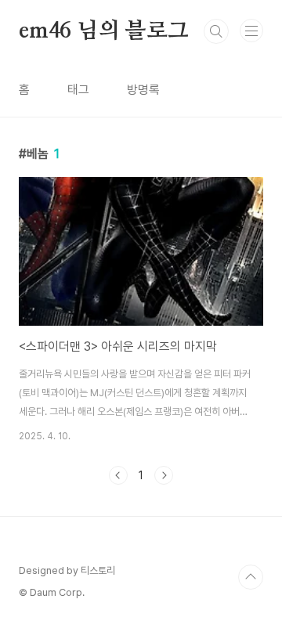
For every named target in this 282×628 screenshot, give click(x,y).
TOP (250, 577)
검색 (216, 31)
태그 (78, 89)
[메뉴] (251, 30)
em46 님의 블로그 (104, 31)
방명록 (143, 89)
